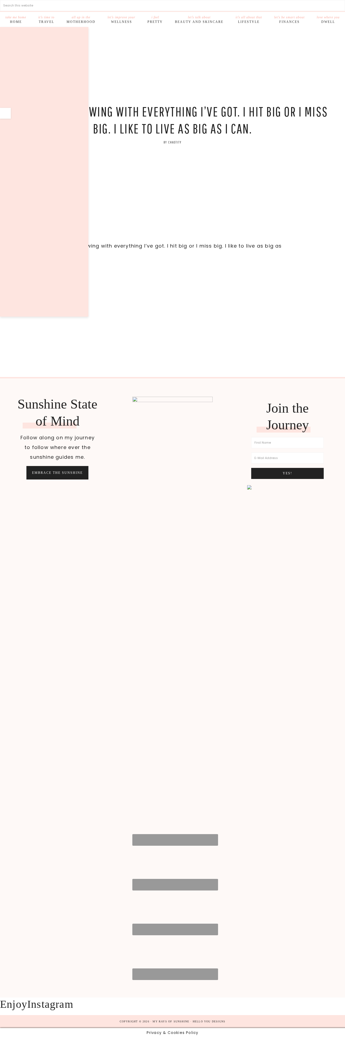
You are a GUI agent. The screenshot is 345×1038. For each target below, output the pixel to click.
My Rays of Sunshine (172, 66)
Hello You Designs (209, 1021)
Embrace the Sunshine (57, 473)
